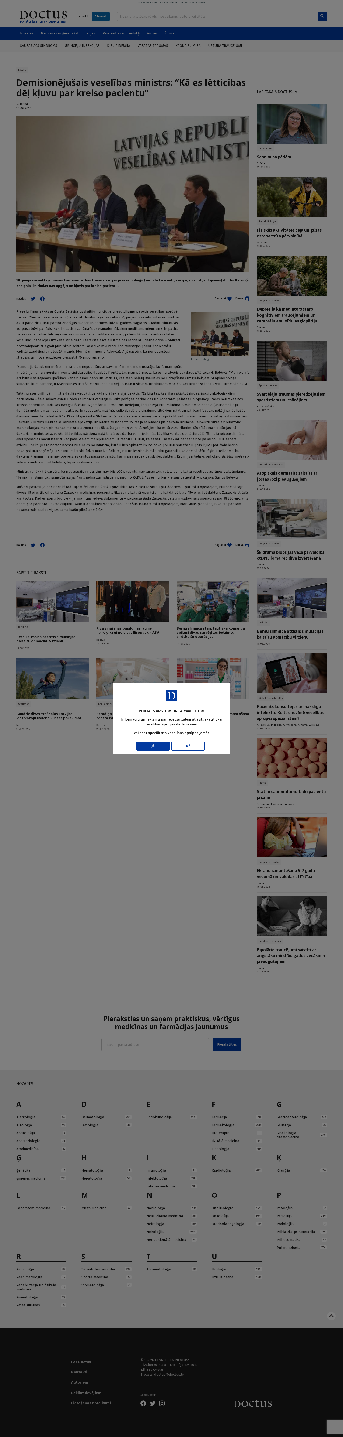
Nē (188, 746)
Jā (153, 746)
